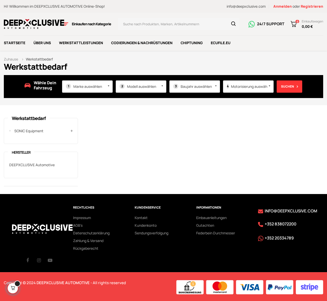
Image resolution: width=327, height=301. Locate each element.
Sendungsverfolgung (151, 233)
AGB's (78, 225)
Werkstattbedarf (29, 118)
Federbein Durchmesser (215, 233)
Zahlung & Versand (88, 240)
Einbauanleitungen (211, 217)
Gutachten (205, 225)
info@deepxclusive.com (246, 6)
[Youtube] (53, 260)
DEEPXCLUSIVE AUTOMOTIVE (63, 282)
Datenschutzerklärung (91, 233)
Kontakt (141, 217)
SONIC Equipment (28, 130)
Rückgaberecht (85, 248)
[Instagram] (42, 260)
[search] (233, 24)
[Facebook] (31, 260)
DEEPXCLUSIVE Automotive (32, 164)
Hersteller (21, 152)
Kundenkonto (146, 225)
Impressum (82, 217)
